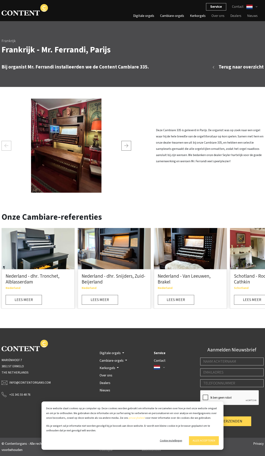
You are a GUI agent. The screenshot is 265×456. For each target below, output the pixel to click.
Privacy (258, 443)
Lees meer (24, 300)
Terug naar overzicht (241, 67)
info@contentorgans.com (30, 383)
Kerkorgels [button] (108, 368)
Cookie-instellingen (171, 441)
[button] (251, 7)
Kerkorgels (198, 15)
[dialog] (132, 425)
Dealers (235, 15)
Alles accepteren (204, 441)
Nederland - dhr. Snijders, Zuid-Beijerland (113, 279)
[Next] (126, 146)
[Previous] (6, 146)
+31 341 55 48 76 (19, 395)
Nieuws (252, 15)
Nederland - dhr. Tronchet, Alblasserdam (32, 279)
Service (216, 6)
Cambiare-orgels (172, 15)
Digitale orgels (143, 15)
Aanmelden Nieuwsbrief (231, 350)
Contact (237, 6)
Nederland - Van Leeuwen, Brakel (184, 279)
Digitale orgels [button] (110, 353)
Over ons (217, 15)
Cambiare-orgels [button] (112, 360)
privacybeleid (137, 418)
